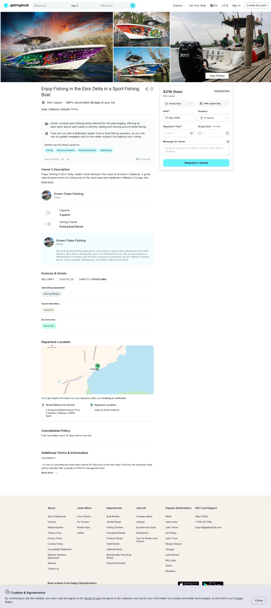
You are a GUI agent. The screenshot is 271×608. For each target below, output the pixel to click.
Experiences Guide (146, 527)
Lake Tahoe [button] (172, 527)
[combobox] (50, 6)
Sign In (236, 5)
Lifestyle (140, 522)
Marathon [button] (170, 571)
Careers (52, 522)
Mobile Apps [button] (83, 527)
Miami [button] (168, 516)
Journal (141, 508)
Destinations (142, 532)
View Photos (217, 75)
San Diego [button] (171, 532)
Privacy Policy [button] (55, 538)
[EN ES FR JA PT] (213, 5)
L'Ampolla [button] (65, 109)
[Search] (133, 5)
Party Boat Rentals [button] (116, 563)
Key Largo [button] (171, 560)
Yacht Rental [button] (113, 543)
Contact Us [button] (53, 568)
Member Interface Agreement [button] (57, 556)
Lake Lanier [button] (172, 522)
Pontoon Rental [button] (114, 538)
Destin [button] (169, 565)
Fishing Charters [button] (115, 527)
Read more (47, 472)
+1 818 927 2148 (203, 522)
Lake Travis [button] (172, 538)
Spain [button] (44, 109)
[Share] (147, 89)
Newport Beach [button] (174, 543)
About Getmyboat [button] (57, 516)
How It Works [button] (84, 516)
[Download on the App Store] (188, 585)
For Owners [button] (83, 522)
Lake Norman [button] (172, 554)
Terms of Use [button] (92, 598)
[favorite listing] (152, 89)
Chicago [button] (170, 549)
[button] (197, 5)
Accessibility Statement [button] (59, 549)
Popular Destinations (178, 508)
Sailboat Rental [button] (114, 549)
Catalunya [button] (53, 109)
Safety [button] (80, 532)
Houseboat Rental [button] (116, 532)
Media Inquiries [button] (55, 527)
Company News (144, 516)
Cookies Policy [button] (55, 543)
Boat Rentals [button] (113, 516)
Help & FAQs (201, 516)
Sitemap (52, 563)
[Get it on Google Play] (212, 585)
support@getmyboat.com (208, 527)
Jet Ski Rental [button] (114, 522)
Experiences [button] (114, 508)
